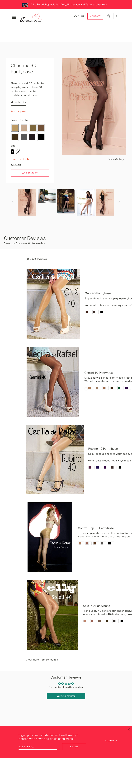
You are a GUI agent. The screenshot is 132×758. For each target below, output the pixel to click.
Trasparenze (18, 111)
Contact (95, 16)
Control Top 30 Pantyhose (96, 528)
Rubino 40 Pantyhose (103, 448)
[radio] (15, 128)
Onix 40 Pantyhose (98, 293)
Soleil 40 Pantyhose (96, 605)
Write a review (37, 243)
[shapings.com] (32, 17)
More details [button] (18, 102)
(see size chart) (20, 159)
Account (78, 16)
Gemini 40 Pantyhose (98, 372)
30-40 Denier (36, 259)
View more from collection (42, 659)
